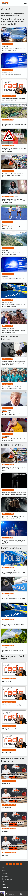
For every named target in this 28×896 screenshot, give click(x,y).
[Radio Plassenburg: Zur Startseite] (12, 2)
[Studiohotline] (21, 864)
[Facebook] (10, 864)
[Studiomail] (17, 864)
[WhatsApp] (7, 864)
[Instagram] (14, 864)
